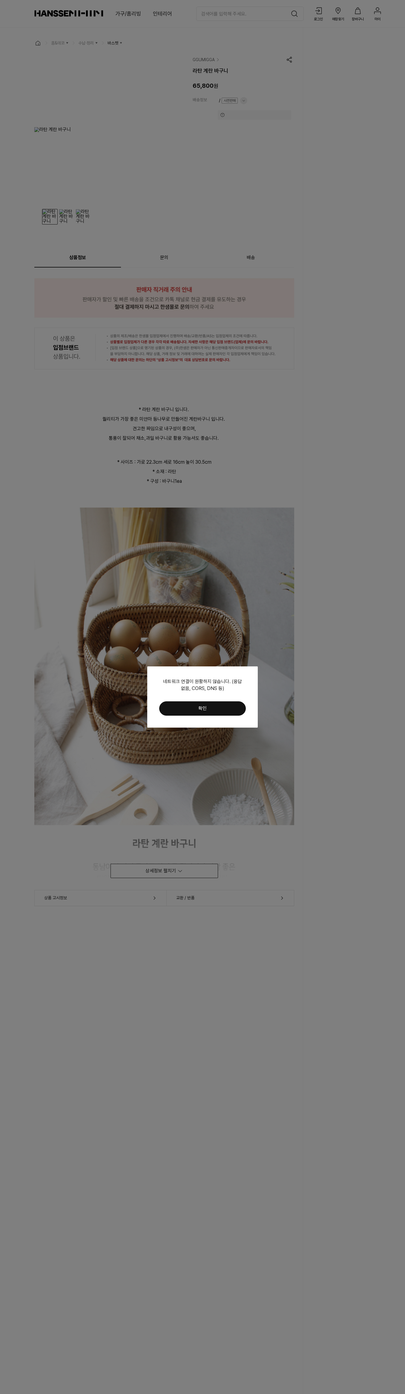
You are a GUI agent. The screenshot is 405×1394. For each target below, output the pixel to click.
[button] (202, 708)
